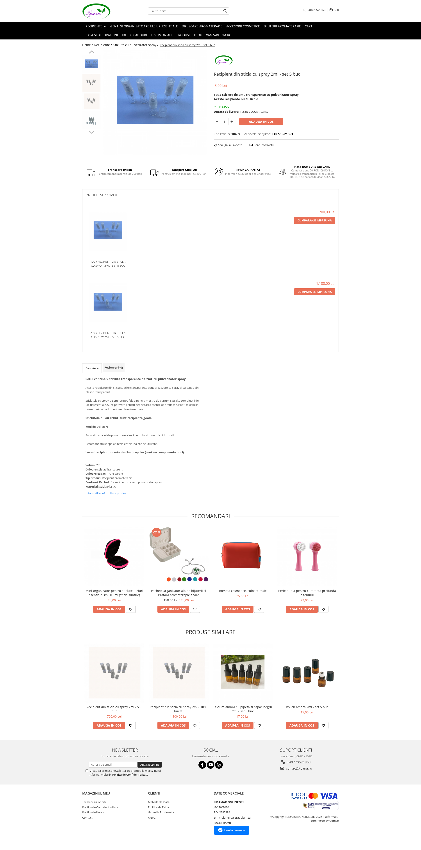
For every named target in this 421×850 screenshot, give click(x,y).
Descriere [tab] (92, 368)
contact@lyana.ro (298, 768)
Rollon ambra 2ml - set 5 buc (307, 707)
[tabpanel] (155, 102)
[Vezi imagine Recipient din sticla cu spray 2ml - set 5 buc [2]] (91, 101)
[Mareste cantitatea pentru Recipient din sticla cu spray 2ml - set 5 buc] (231, 121)
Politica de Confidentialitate (130, 775)
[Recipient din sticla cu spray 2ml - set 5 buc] (155, 102)
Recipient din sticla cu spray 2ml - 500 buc (114, 709)
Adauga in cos (261, 121)
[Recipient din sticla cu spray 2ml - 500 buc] (114, 673)
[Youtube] (210, 765)
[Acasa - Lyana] (104, 11)
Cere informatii (263, 145)
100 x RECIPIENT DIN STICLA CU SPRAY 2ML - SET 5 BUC (107, 264)
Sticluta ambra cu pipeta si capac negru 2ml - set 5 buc (243, 709)
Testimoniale (162, 35)
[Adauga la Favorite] (131, 609)
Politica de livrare (93, 812)
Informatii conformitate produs (106, 493)
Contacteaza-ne (234, 830)
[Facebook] (202, 765)
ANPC (151, 818)
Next (91, 131)
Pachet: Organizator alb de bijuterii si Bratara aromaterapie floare (178, 593)
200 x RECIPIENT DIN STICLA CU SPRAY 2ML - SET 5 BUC (107, 335)
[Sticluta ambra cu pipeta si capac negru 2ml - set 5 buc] (243, 673)
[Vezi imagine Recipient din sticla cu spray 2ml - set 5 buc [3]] (91, 120)
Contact (87, 818)
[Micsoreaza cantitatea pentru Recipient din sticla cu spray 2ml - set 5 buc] (217, 121)
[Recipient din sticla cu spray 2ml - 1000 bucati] (179, 673)
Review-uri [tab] (113, 367)
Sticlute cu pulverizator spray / (136, 45)
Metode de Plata (158, 802)
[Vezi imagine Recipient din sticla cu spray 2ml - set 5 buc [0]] (91, 64)
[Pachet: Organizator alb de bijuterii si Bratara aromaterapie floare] (179, 556)
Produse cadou (189, 35)
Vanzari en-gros (219, 35)
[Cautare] (225, 11)
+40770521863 (298, 762)
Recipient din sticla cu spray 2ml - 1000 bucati (178, 709)
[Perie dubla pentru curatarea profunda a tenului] (307, 556)
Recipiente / (103, 45)
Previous (91, 52)
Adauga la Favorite (229, 145)
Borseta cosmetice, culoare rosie (243, 591)
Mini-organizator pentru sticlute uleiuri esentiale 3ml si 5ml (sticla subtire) (114, 593)
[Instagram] (219, 765)
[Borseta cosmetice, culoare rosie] (243, 556)
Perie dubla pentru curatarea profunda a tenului (307, 593)
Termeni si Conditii (94, 802)
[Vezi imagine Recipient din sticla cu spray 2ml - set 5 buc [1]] (91, 83)
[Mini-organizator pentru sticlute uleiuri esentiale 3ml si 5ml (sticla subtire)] (114, 556)
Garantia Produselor (161, 812)
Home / (88, 45)
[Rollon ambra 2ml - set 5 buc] (307, 673)
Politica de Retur (158, 807)
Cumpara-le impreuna (315, 220)
